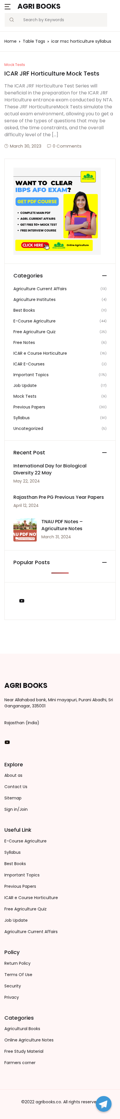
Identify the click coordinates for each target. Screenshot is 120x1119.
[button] (7, 6)
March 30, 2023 (25, 146)
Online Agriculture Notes (29, 1040)
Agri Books (39, 6)
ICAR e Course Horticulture (40, 353)
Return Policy (17, 963)
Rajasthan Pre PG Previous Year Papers (58, 497)
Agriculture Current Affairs (40, 289)
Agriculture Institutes (34, 299)
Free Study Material (23, 1051)
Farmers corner (20, 1063)
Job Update (25, 385)
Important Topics (31, 375)
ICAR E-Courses (29, 364)
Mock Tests (14, 64)
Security (12, 986)
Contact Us (15, 787)
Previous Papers (29, 407)
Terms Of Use (18, 975)
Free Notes (24, 342)
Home (10, 41)
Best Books (24, 310)
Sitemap (13, 798)
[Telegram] (104, 1104)
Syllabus (21, 418)
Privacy (11, 997)
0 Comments (67, 146)
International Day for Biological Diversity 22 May (50, 469)
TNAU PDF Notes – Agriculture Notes (62, 525)
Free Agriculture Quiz (34, 332)
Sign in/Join (16, 809)
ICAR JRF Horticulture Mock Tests (51, 73)
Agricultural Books (22, 1029)
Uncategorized (28, 428)
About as (13, 775)
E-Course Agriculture (34, 321)
